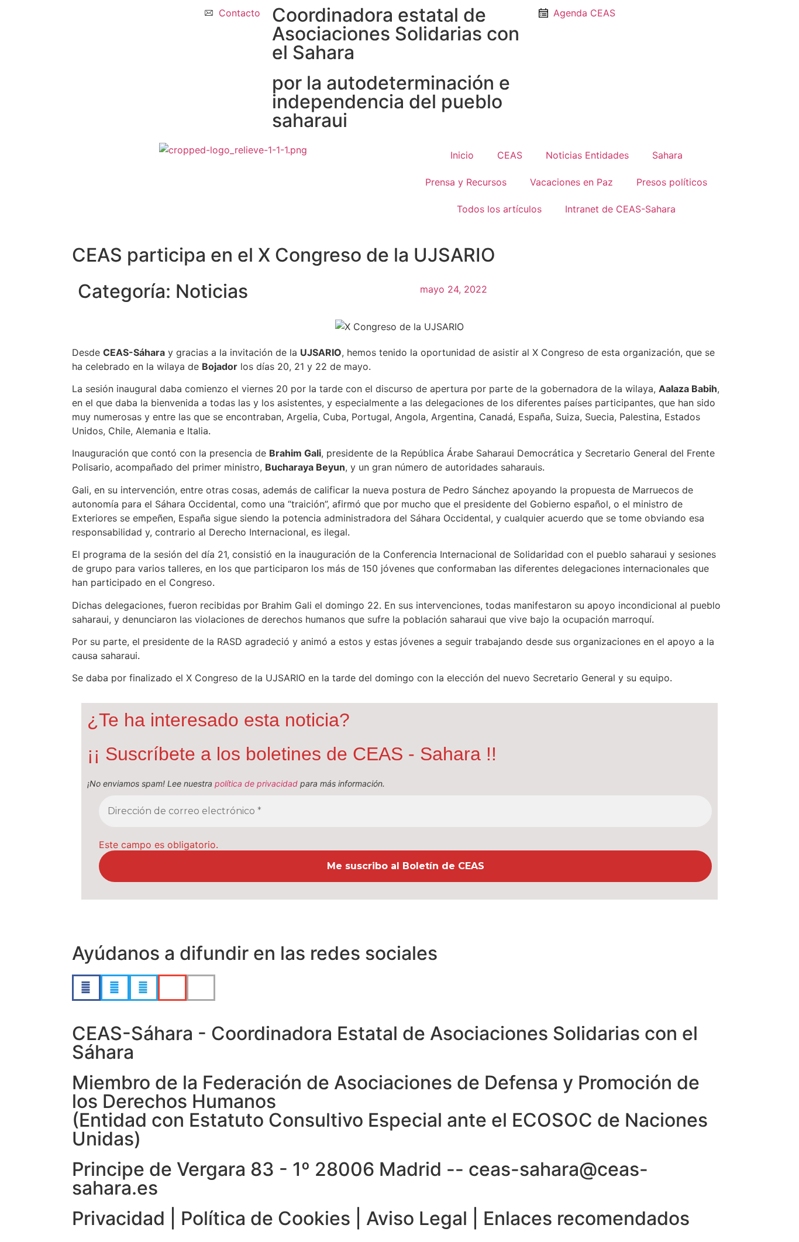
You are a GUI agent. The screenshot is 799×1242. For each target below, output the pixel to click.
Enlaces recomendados (586, 1218)
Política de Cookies (265, 1218)
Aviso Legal (416, 1218)
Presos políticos (671, 182)
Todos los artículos (499, 209)
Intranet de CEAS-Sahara (620, 209)
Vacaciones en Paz (571, 182)
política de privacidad (256, 783)
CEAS (509, 155)
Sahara (667, 155)
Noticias (211, 291)
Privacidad (118, 1218)
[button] (86, 988)
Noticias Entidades (587, 155)
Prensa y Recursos (466, 182)
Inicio (462, 155)
